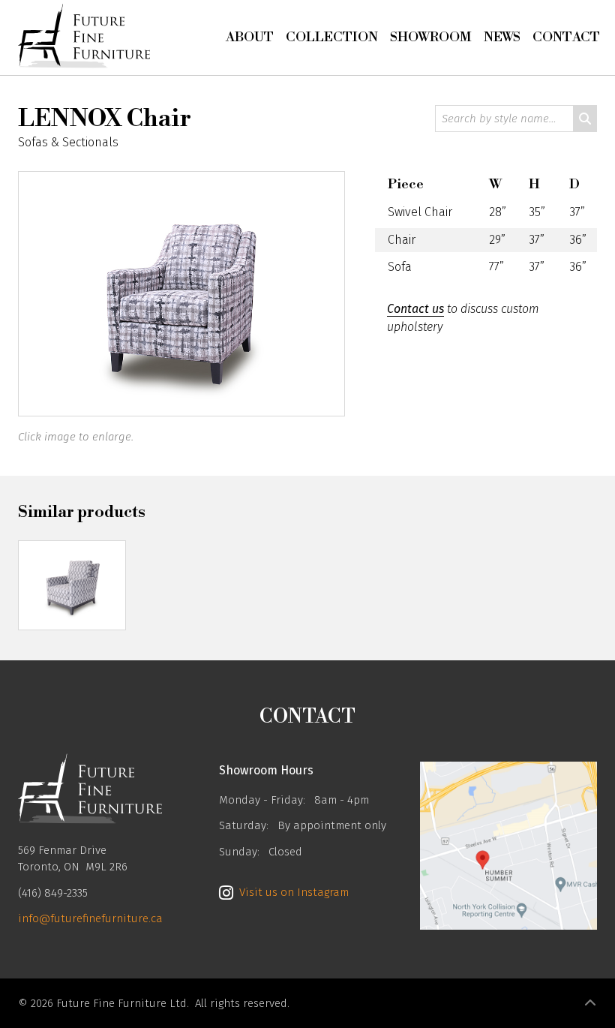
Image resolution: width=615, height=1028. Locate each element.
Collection (332, 37)
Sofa (400, 267)
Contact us (415, 309)
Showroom (431, 37)
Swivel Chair (420, 212)
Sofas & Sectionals (68, 142)
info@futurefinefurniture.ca (90, 918)
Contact (566, 37)
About (250, 37)
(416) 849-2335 (53, 893)
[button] (590, 1003)
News (502, 37)
